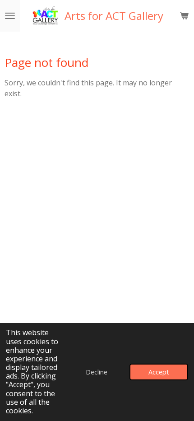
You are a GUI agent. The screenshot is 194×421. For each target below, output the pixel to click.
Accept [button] (158, 372)
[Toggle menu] (10, 16)
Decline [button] (96, 372)
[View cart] (184, 16)
